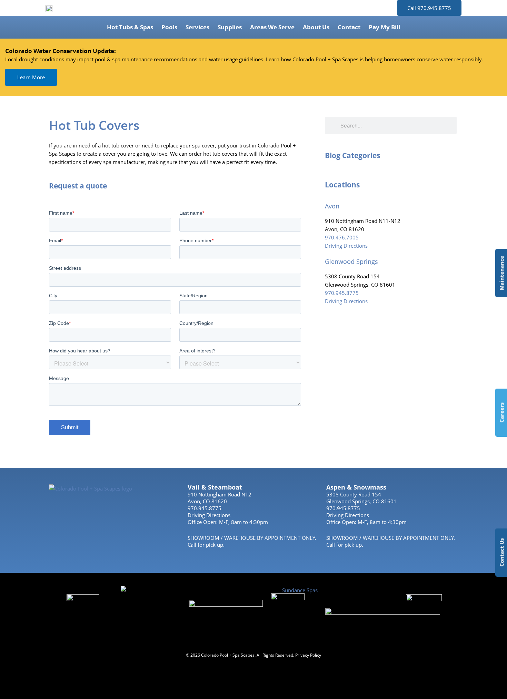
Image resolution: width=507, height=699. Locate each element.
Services (197, 27)
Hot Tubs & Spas (130, 27)
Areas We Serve (272, 27)
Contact (349, 27)
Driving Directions (346, 245)
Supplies (230, 27)
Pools (169, 27)
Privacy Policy (308, 655)
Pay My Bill (384, 27)
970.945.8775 (342, 292)
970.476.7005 (342, 237)
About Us (316, 27)
